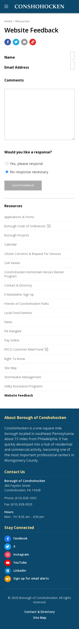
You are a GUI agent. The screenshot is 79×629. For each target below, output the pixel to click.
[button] (6, 6)
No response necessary (28, 172)
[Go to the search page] (72, 6)
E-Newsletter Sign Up (19, 294)
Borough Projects (16, 235)
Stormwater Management (22, 377)
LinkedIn (19, 570)
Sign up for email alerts (31, 578)
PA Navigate (13, 331)
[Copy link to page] (32, 42)
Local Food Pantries (18, 313)
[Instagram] (7, 554)
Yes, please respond (26, 163)
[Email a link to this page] (24, 42)
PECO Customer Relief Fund (23, 349)
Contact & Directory (18, 285)
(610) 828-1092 (25, 498)
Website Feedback (18, 395)
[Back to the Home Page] (39, 6)
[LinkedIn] (7, 571)
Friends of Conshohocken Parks (26, 304)
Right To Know (14, 359)
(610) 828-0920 (21, 504)
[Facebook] (7, 539)
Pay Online (11, 340)
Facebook (20, 538)
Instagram (21, 554)
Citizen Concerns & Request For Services (32, 254)
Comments (14, 80)
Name (9, 57)
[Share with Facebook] (7, 42)
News (8, 322)
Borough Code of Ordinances (25, 226)
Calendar (10, 244)
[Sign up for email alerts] (7, 579)
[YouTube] (7, 562)
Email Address (16, 67)
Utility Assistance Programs (23, 386)
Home (8, 21)
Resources (22, 21)
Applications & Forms (19, 217)
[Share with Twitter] (16, 42)
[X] (7, 546)
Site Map (10, 368)
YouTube (20, 562)
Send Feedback (23, 185)
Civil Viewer (12, 263)
